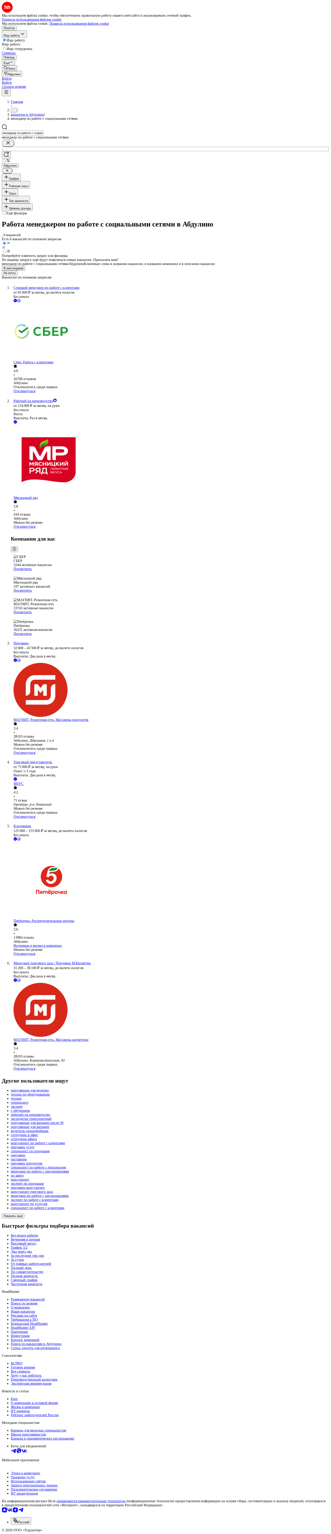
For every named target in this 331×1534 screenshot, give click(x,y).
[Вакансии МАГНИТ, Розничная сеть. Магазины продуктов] (170, 690)
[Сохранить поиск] (6, 155)
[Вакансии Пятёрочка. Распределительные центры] (170, 880)
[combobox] (22, 133)
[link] (9, 68)
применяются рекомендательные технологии (91, 1501)
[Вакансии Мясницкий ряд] (170, 460)
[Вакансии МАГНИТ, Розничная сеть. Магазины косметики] (170, 1010)
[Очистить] (8, 143)
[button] (7, 78)
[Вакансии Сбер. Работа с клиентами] (170, 331)
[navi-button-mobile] (6, 92)
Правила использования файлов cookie (79, 23)
